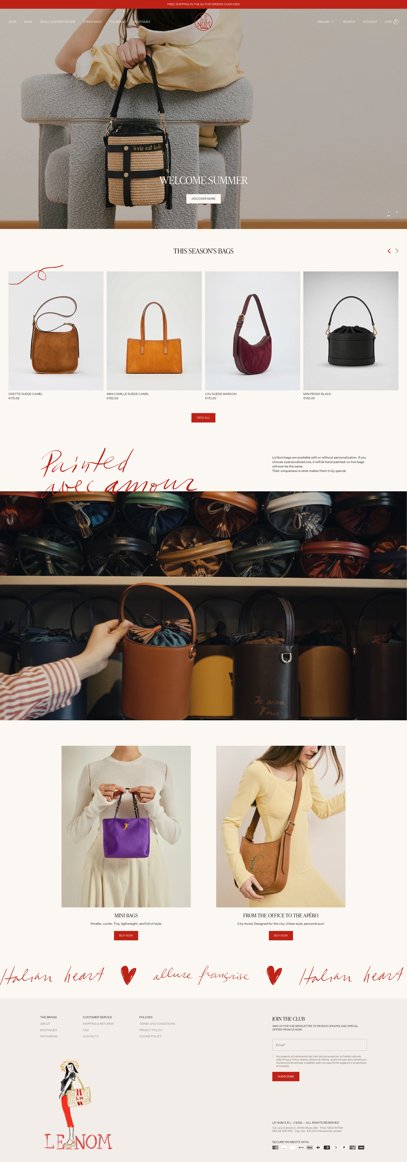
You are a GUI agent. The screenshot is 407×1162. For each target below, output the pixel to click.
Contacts (91, 1036)
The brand (117, 22)
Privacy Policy (151, 1030)
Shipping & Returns (98, 1024)
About (45, 1024)
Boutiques (142, 22)
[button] (391, 21)
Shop (12, 22)
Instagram (48, 1036)
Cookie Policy (150, 1036)
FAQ (86, 1030)
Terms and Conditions (157, 1024)
